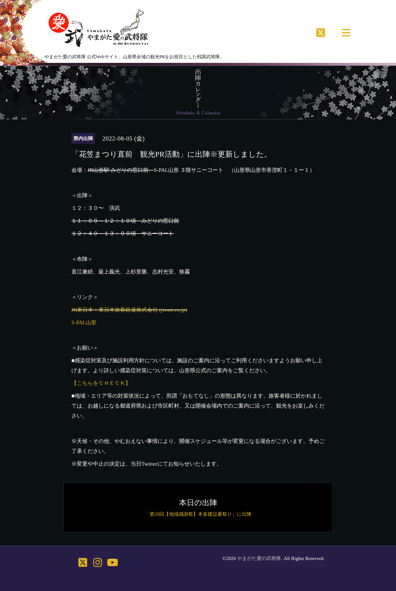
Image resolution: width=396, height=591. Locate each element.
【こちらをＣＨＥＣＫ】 (101, 383)
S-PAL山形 (83, 322)
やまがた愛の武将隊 (259, 558)
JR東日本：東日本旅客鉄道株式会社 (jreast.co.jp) (129, 310)
